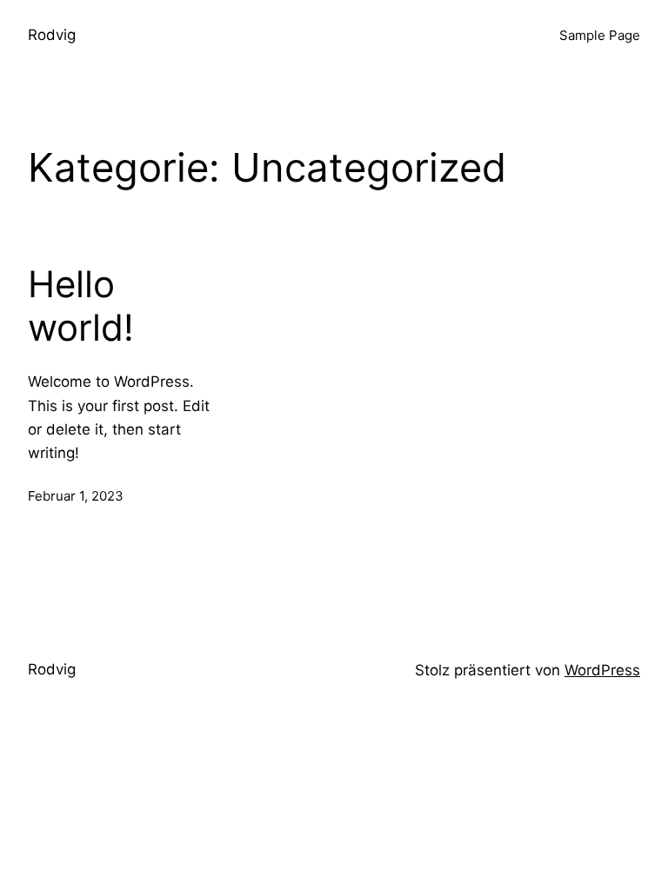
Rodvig (52, 34)
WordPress (602, 670)
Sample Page (599, 35)
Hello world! (81, 305)
